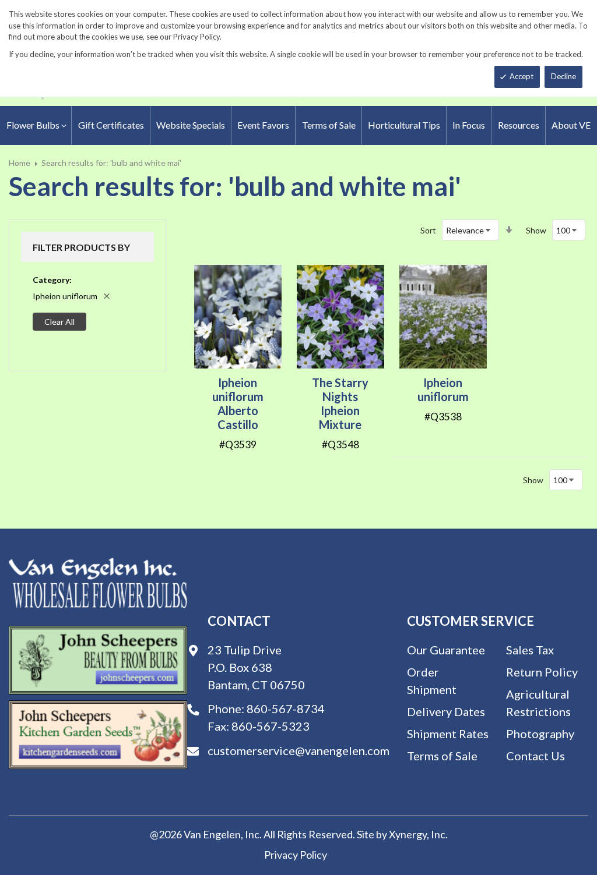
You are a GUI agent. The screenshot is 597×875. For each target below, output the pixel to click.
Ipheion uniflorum (443, 389)
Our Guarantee (446, 650)
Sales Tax (530, 650)
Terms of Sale (442, 756)
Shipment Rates (448, 734)
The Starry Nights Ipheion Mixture (340, 403)
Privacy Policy (295, 854)
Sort (428, 230)
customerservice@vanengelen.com (298, 750)
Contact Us (535, 756)
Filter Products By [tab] (81, 247)
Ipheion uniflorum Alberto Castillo (238, 403)
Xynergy (408, 834)
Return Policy (542, 672)
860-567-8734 (286, 708)
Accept (521, 76)
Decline (563, 76)
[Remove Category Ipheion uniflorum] (106, 296)
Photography (540, 734)
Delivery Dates (446, 711)
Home (19, 163)
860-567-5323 (270, 726)
